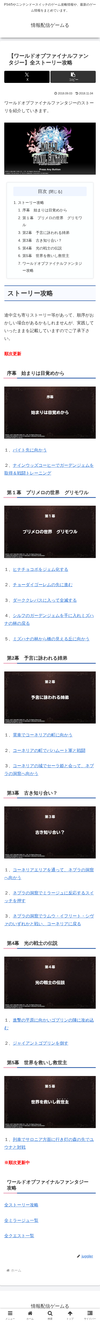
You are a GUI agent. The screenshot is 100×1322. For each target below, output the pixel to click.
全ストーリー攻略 (21, 1205)
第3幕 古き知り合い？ (42, 240)
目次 (42, 191)
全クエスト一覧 (19, 1235)
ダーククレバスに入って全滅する (45, 600)
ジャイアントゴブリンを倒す (40, 1043)
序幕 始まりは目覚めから (44, 210)
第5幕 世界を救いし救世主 (45, 256)
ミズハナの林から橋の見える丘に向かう (51, 639)
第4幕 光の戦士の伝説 (42, 248)
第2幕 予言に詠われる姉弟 (45, 232)
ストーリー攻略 (31, 202)
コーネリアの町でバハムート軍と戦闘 (49, 750)
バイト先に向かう (30, 450)
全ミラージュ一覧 (21, 1220)
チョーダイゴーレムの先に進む (43, 584)
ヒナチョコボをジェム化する (40, 569)
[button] (73, 77)
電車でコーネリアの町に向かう (43, 735)
